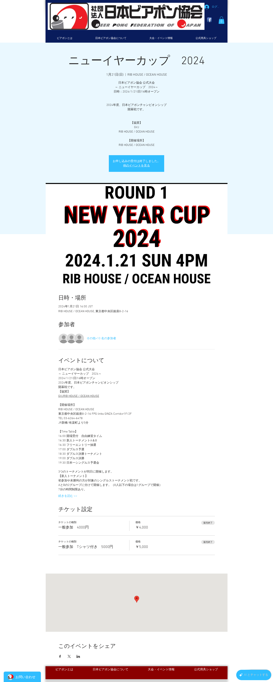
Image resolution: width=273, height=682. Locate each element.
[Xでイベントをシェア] (69, 656)
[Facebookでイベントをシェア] (60, 656)
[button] (221, 20)
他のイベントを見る (136, 166)
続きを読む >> (67, 496)
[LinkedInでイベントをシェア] (78, 656)
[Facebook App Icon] (209, 19)
